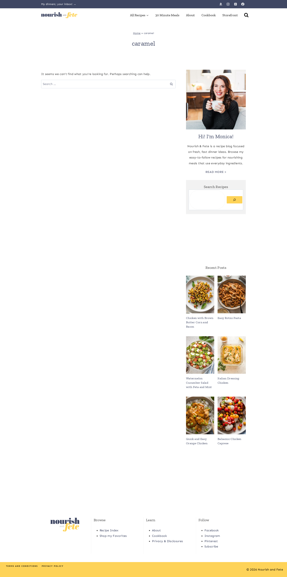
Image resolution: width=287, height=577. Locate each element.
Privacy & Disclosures (167, 541)
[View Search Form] (246, 15)
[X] (143, 567)
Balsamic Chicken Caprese (229, 441)
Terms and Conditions (22, 566)
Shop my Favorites (113, 536)
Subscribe (211, 546)
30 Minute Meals (167, 15)
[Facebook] (243, 4)
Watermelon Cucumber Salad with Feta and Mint (199, 383)
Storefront (230, 15)
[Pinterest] (236, 4)
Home (137, 33)
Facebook (211, 530)
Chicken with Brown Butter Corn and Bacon (199, 322)
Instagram (212, 536)
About (190, 15)
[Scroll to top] (279, 564)
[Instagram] (228, 4)
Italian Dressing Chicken (228, 381)
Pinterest (211, 541)
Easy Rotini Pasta (229, 318)
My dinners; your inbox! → (58, 4)
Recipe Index (109, 530)
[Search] (234, 199)
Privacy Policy (52, 566)
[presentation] (200, 294)
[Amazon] (221, 4)
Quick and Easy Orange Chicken (196, 441)
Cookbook (208, 15)
